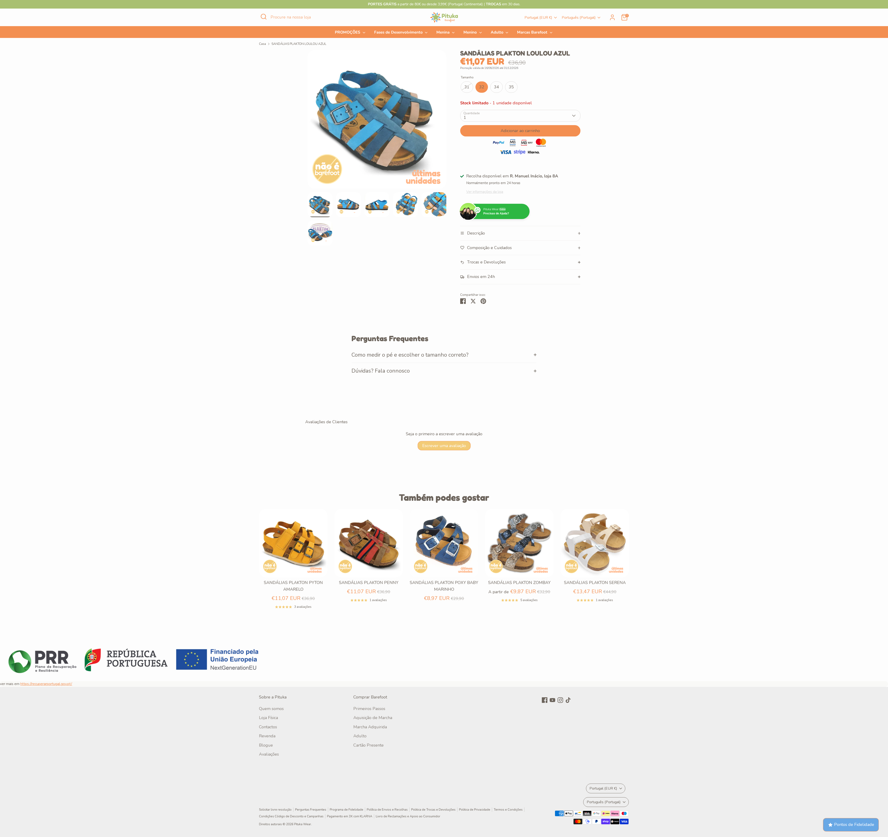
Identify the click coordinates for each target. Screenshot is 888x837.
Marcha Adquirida (370, 727)
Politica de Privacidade (474, 809)
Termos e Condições (508, 809)
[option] (377, 121)
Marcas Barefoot (533, 32)
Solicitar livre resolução (275, 809)
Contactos (268, 727)
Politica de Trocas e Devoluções (433, 809)
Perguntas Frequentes (310, 809)
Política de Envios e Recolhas (387, 809)
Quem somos (271, 708)
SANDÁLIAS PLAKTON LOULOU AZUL (298, 44)
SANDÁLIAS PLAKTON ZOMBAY (519, 582)
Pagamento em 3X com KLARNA (349, 816)
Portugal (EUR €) (538, 17)
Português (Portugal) (579, 17)
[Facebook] (544, 700)
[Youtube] (552, 700)
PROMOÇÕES (348, 32)
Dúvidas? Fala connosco (381, 370)
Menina (443, 32)
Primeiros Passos (369, 708)
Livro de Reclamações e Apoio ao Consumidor (408, 816)
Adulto (498, 32)
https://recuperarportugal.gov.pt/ (46, 683)
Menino (470, 32)
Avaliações (269, 754)
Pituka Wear (302, 824)
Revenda (267, 736)
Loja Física (268, 717)
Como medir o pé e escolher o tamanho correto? (410, 354)
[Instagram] (560, 700)
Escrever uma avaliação (444, 445)
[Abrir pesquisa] (263, 16)
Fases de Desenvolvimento (399, 32)
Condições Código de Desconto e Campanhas (291, 816)
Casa (262, 44)
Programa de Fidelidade (346, 809)
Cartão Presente (368, 745)
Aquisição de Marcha (372, 717)
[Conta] (612, 17)
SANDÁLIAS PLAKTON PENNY (368, 582)
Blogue (266, 745)
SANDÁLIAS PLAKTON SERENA (595, 582)
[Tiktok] (568, 700)
